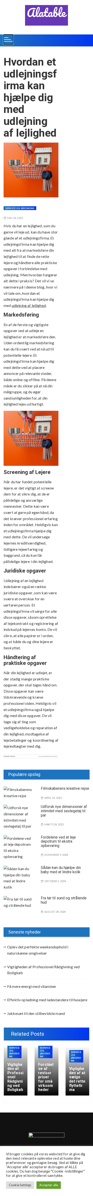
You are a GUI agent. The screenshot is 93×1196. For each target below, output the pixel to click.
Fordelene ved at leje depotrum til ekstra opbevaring (58, 841)
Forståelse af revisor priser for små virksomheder (45, 1077)
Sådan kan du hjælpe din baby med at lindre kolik (61, 869)
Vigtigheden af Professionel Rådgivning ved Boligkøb (43, 969)
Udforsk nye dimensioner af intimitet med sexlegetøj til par (64, 810)
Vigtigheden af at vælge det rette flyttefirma (77, 1079)
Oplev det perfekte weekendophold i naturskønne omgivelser (37, 950)
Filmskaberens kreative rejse (65, 788)
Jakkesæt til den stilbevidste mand (36, 1013)
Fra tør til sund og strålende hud (64, 900)
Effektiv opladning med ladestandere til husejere (47, 999)
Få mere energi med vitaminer (31, 986)
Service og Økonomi (19, 208)
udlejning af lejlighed (29, 305)
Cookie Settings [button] (20, 1185)
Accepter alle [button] (48, 1185)
